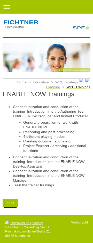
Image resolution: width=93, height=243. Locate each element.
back (10, 203)
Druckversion (20, 223)
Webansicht (79, 222)
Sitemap (37, 223)
